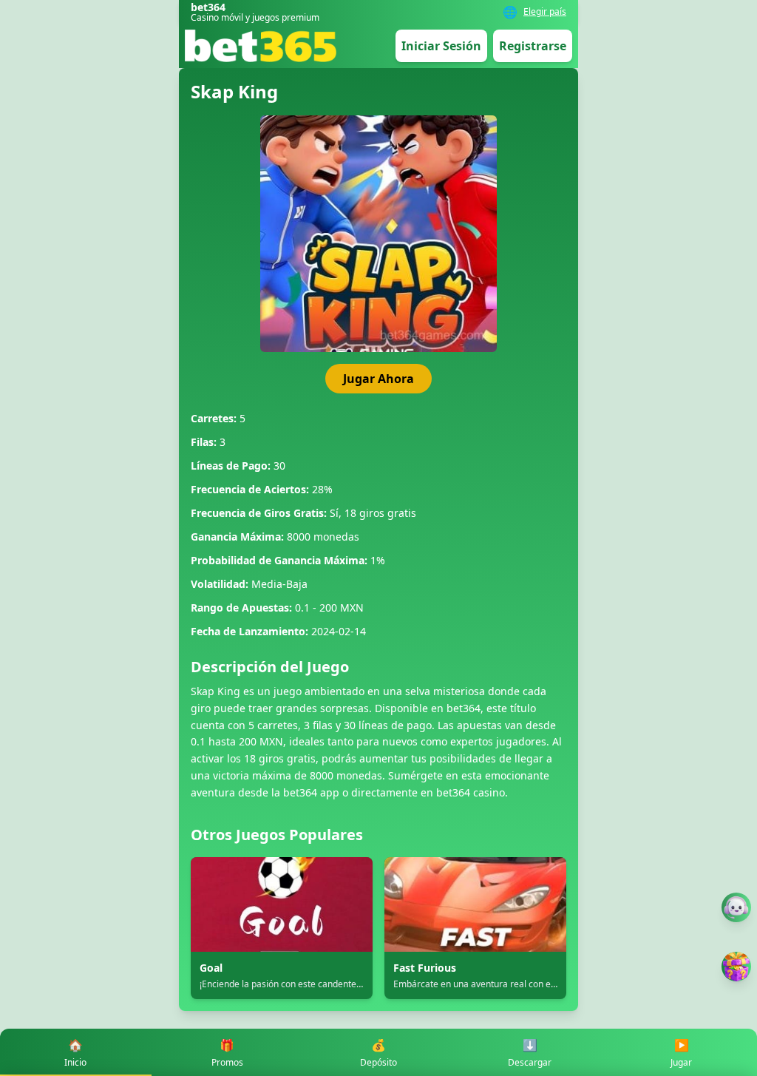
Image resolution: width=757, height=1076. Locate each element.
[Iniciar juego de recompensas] (736, 966)
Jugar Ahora (378, 378)
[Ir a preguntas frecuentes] (736, 907)
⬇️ (529, 1053)
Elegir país (544, 12)
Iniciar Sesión (441, 46)
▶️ (681, 1053)
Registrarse (532, 46)
